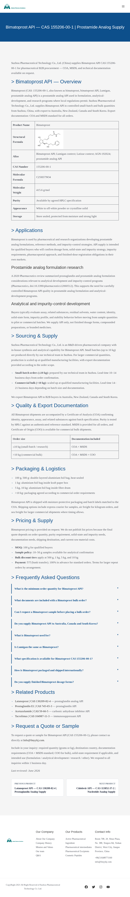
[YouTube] (108, 887)
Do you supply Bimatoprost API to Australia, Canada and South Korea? (56, 623)
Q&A (38, 855)
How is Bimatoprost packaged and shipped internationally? (49, 670)
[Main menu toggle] (123, 6)
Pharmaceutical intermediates (78, 847)
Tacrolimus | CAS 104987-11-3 (32, 716)
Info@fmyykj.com (33, 740)
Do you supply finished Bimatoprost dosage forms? (44, 681)
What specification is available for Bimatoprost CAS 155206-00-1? (53, 658)
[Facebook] (86, 887)
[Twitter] (93, 887)
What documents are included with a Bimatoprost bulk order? (50, 600)
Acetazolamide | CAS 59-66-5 (31, 711)
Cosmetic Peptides (73, 855)
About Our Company (45, 839)
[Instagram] (100, 887)
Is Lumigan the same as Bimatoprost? (36, 647)
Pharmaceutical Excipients (77, 851)
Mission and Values (44, 847)
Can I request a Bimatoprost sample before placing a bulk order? (52, 612)
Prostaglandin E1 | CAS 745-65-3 (33, 706)
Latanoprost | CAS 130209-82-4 (33, 701)
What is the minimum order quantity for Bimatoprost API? (48, 588)
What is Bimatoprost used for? (32, 635)
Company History (44, 843)
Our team (40, 851)
